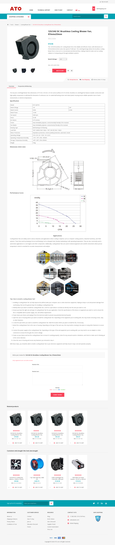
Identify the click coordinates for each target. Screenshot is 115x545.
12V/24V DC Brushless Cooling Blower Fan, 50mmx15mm (57, 434)
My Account (105, 2)
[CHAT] (78, 10)
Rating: (57, 387)
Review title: (35, 364)
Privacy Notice (11, 521)
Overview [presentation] (11, 86)
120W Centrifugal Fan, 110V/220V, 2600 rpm (57, 478)
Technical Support (44, 10)
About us (9, 516)
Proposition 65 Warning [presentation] (24, 86)
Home (31, 10)
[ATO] (8, 24)
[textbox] (87, 16)
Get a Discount (51, 521)
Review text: (35, 371)
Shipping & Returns (12, 519)
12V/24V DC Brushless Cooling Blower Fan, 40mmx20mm (37, 434)
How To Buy (58, 10)
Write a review (52, 38)
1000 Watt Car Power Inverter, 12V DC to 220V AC (78, 478)
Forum (29, 527)
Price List (49, 529)
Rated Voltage (52, 59)
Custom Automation (53, 527)
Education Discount (32, 524)
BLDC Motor (50, 519)
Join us (29, 521)
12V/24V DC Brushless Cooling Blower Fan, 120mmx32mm (16, 434)
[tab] (11, 86)
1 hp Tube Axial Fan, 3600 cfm (37, 478)
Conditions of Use (12, 524)
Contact (70, 10)
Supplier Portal (51, 524)
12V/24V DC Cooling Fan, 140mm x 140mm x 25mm (16, 478)
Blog (48, 516)
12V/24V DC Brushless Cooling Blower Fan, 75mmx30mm (78, 434)
